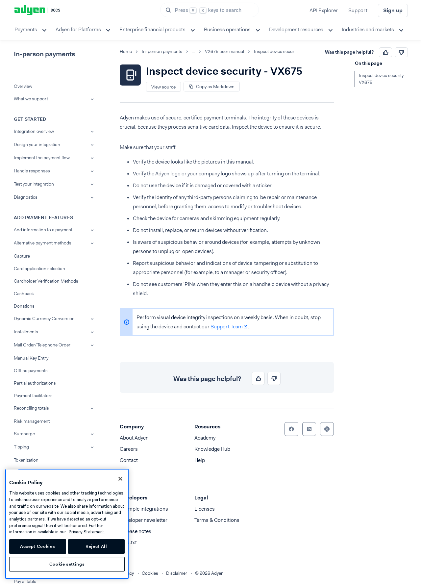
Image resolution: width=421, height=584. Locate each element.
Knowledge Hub (212, 448)
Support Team (226, 326)
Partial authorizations (35, 383)
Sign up (393, 10)
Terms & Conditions (216, 520)
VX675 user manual (224, 51)
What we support (31, 99)
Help (199, 460)
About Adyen (134, 437)
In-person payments (162, 51)
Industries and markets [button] (368, 29)
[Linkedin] (309, 429)
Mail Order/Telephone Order (42, 345)
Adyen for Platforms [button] (78, 29)
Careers (129, 448)
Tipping (21, 447)
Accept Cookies (37, 546)
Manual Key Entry (31, 358)
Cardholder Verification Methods (46, 281)
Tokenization (26, 460)
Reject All (96, 546)
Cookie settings (67, 564)
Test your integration (34, 184)
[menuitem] (29, 29)
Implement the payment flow (42, 158)
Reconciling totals (31, 408)
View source (163, 87)
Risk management (32, 421)
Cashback (24, 293)
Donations (24, 306)
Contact (129, 460)
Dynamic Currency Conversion (44, 318)
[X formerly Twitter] (327, 429)
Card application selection (39, 268)
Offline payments (31, 370)
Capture (22, 256)
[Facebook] (291, 429)
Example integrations (144, 508)
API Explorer (324, 10)
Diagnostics (25, 197)
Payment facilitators (33, 395)
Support (357, 10)
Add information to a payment (43, 230)
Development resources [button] (296, 29)
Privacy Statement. (87, 532)
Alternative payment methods (42, 243)
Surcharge (24, 434)
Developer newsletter (143, 520)
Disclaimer (176, 573)
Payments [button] (25, 29)
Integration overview (34, 131)
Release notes (135, 531)
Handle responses (32, 171)
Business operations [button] (227, 29)
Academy (204, 437)
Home (126, 51)
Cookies (150, 573)
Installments (26, 332)
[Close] (120, 478)
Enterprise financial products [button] (152, 29)
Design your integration (37, 144)
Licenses (204, 508)
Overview (23, 86)
